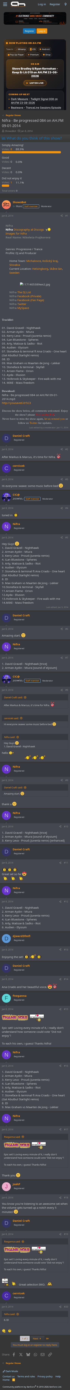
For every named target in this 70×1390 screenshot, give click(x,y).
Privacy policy (45, 1376)
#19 (66, 1234)
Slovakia (14, 265)
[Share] (61, 216)
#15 (66, 1009)
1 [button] (7, 182)
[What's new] (65, 4)
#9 (66, 780)
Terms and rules (26, 1376)
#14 (66, 979)
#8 (66, 690)
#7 (66, 657)
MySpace (19, 308)
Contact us (9, 1376)
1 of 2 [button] (25, 1338)
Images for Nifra (16, 233)
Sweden (14, 272)
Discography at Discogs (29, 229)
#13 (66, 949)
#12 (66, 901)
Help (58, 1376)
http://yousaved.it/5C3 (16, 403)
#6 (66, 629)
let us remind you (54, 418)
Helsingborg (40, 269)
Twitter (17, 304)
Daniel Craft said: (13, 697)
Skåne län (56, 269)
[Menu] (5, 4)
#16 (66, 1065)
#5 (66, 537)
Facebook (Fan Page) (26, 300)
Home (6, 1379)
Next (36, 1338)
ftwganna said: (12, 1137)
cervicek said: (11, 718)
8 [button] (7, 149)
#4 (66, 508)
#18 (66, 1197)
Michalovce (33, 261)
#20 (66, 1306)
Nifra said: (9, 737)
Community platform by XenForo (32, 1386)
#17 (66, 1129)
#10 (66, 826)
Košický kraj (50, 261)
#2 (66, 449)
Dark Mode (11, 1371)
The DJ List (20, 292)
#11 (66, 862)
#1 (66, 215)
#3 (66, 479)
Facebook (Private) (25, 296)
